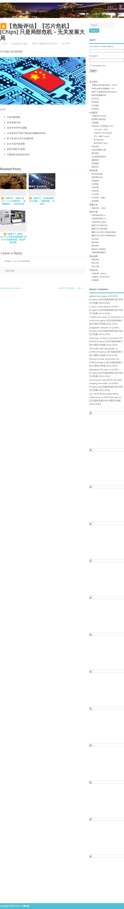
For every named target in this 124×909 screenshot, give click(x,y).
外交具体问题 (96, 174)
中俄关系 (95, 191)
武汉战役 (95, 105)
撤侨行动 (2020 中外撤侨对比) (103, 235)
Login (14, 261)
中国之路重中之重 (98, 149)
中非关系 (95, 194)
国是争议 (95, 166)
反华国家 (95, 201)
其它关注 (95, 98)
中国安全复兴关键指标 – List (102, 88)
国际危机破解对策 (98, 95)
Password (93, 56)
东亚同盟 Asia (97, 177)
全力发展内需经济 (98, 156)
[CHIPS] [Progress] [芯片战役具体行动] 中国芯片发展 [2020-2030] (106, 299)
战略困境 (95, 160)
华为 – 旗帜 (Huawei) (101, 136)
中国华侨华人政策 (98, 222)
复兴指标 (95, 153)
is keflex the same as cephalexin (104, 317)
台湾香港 (95, 184)
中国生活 (93, 270)
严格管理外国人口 (98, 218)
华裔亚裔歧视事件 (98, 252)
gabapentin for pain (98, 369)
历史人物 (95, 266)
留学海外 (95, 242)
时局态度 (95, 102)
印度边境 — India (98, 208)
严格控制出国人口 (98, 215)
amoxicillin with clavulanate (102, 348)
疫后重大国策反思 (98, 119)
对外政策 (93, 170)
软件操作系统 (99, 140)
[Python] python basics (11, 288)
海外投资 (95, 245)
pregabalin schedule (98, 327)
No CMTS (66, 43)
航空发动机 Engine (101, 143)
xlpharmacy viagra (98, 296)
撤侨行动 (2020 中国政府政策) (103, 232)
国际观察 (93, 256)
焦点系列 (93, 81)
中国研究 (93, 112)
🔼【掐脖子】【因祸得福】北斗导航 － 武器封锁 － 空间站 (42, 201)
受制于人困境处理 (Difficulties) (44, 43)
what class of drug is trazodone (104, 338)
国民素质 (95, 163)
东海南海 (95, 180)
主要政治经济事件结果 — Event (104, 85)
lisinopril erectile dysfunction (102, 359)
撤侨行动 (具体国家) (99, 228)
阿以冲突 (95, 263)
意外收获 (95, 108)
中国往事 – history (98, 273)
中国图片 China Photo (100, 277)
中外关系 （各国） (98, 197)
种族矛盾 (95, 259)
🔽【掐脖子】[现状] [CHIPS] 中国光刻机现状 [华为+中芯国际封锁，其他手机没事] (13, 238)
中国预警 (95, 122)
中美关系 (95, 187)
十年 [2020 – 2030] (101, 129)
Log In (93, 71)
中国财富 (95, 280)
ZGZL (4, 43)
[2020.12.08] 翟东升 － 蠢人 (70, 288)
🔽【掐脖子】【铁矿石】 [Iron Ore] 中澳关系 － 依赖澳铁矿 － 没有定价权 (13, 201)
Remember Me (99, 65)
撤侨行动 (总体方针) (99, 225)
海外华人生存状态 (98, 249)
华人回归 (95, 239)
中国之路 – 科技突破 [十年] (102, 126)
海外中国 (93, 211)
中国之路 (95, 146)
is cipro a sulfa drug (98, 306)
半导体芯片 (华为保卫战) (103, 133)
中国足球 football (98, 116)
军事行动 (93, 204)
